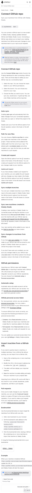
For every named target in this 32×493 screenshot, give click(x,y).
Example (4, 456)
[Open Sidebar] (30, 2)
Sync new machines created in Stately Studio (12, 206)
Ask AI (28, 490)
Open (14, 26)
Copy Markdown (7, 26)
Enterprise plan (20, 51)
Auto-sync (5, 111)
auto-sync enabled (13, 240)
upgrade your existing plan (11, 52)
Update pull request (7, 169)
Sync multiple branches (10, 188)
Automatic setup (7, 283)
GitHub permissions (10, 263)
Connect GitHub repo (10, 69)
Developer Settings (15, 307)
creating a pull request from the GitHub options (15, 219)
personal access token (7, 303)
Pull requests (6, 388)
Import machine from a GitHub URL (15, 344)
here (15, 62)
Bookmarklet (6, 408)
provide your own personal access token (16, 291)
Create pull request (8, 155)
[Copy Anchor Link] (21, 69)
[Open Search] (27, 2)
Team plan (12, 51)
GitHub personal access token (12, 298)
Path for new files (7, 134)
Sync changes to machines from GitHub (13, 235)
